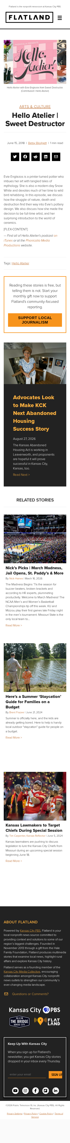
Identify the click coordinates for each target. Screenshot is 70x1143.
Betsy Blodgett (37, 143)
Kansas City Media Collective (22, 971)
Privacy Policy (31, 1113)
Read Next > (21, 474)
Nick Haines (16, 578)
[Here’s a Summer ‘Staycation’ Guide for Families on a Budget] (35, 667)
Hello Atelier (20, 263)
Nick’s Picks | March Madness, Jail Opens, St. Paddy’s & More (34, 570)
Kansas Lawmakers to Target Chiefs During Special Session (34, 827)
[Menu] (59, 17)
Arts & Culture (35, 106)
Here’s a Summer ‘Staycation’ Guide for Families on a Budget (33, 701)
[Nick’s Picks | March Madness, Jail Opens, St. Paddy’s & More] (35, 539)
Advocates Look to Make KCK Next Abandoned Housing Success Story (34, 413)
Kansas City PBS (30, 930)
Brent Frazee (16, 712)
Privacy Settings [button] (14, 1113)
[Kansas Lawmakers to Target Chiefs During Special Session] (35, 796)
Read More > (14, 625)
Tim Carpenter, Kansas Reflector (27, 835)
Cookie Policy (46, 1113)
